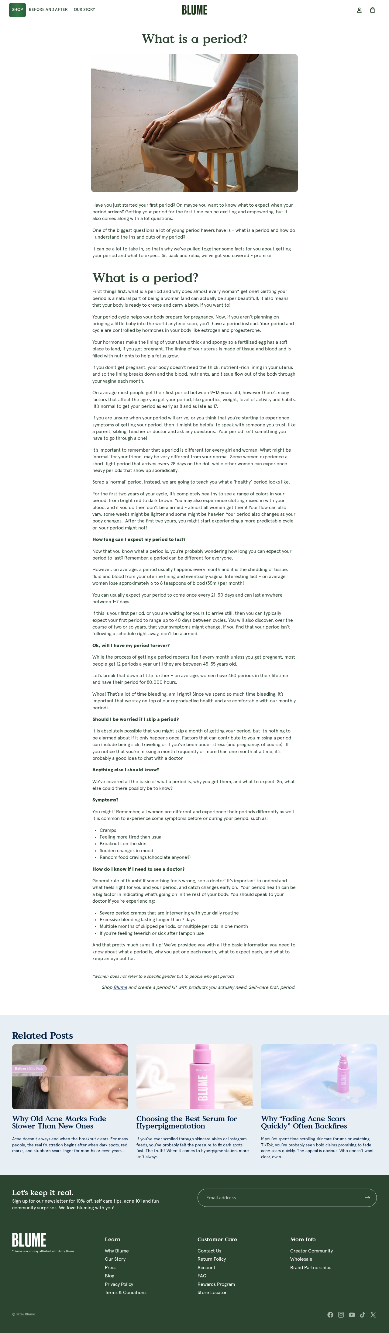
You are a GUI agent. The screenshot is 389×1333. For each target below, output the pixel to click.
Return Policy (212, 1259)
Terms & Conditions (125, 1292)
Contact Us (209, 1250)
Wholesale (301, 1259)
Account (206, 1267)
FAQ (202, 1275)
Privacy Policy (119, 1284)
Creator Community (311, 1250)
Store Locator (212, 1292)
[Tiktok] (362, 1314)
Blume (120, 987)
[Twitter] (373, 1314)
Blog (109, 1275)
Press (110, 1267)
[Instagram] (341, 1314)
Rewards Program (216, 1284)
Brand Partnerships (310, 1267)
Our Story (115, 1259)
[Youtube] (352, 1314)
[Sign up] (367, 1197)
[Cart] (372, 10)
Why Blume (117, 1250)
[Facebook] (330, 1314)
